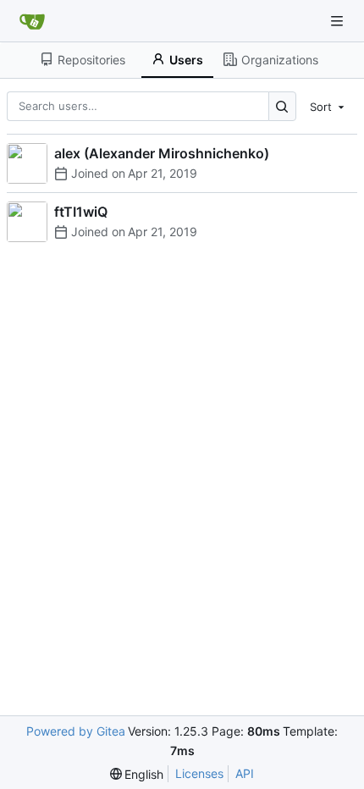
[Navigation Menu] (339, 21)
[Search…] (282, 106)
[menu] (328, 106)
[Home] (32, 21)
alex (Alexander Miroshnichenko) (161, 153)
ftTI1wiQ (81, 211)
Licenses (199, 773)
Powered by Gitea (75, 731)
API (244, 773)
